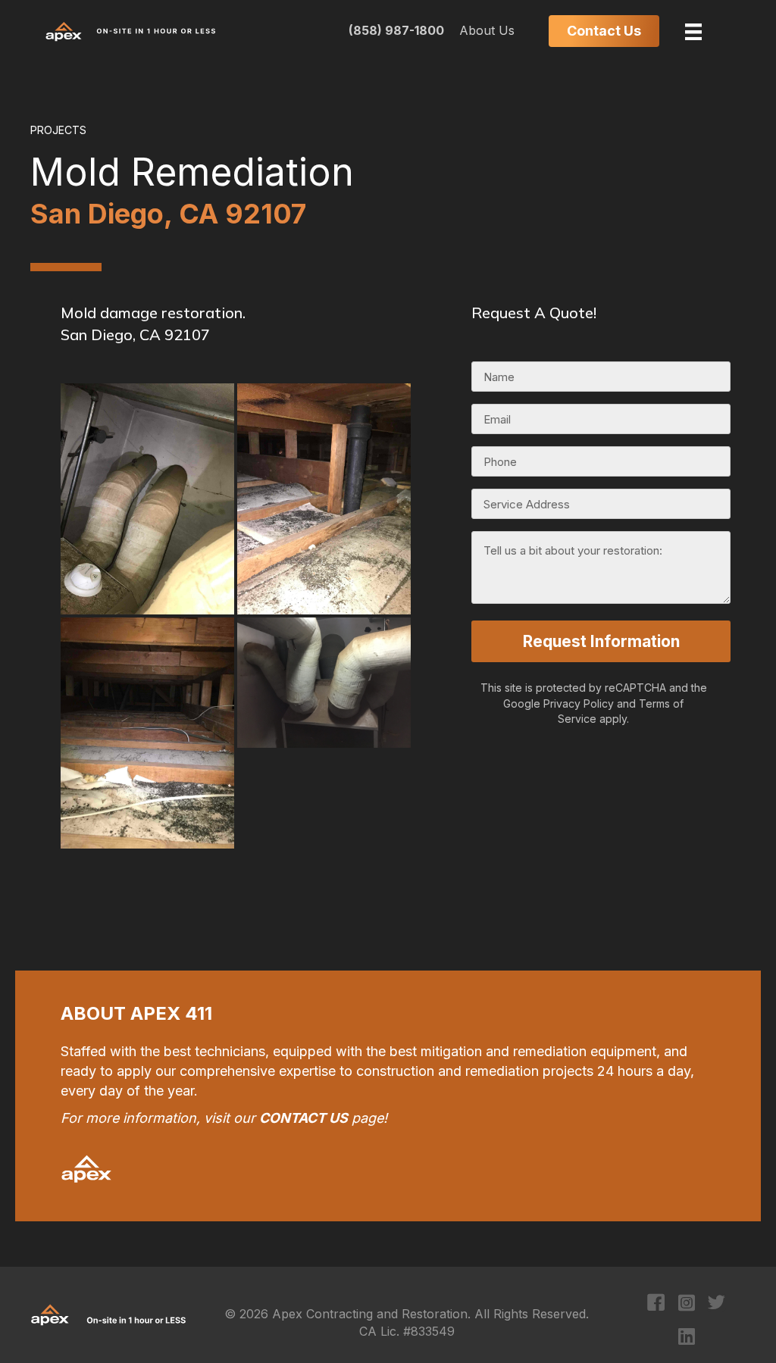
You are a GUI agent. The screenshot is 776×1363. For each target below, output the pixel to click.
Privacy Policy (578, 703)
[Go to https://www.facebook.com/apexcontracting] (655, 1304)
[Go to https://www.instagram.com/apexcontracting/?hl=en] (686, 1304)
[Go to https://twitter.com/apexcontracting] (716, 1304)
